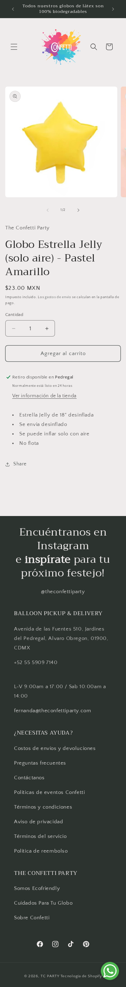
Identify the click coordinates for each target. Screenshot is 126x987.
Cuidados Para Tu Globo (43, 903)
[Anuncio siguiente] (113, 9)
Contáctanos (29, 778)
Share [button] (20, 464)
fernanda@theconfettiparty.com (52, 711)
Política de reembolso (41, 851)
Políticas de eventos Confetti (49, 792)
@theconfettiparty (63, 592)
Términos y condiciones (43, 807)
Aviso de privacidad (38, 822)
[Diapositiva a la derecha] (78, 210)
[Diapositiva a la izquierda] (47, 210)
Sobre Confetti (31, 918)
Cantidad (14, 314)
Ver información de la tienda (44, 396)
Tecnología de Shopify (81, 976)
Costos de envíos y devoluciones (55, 748)
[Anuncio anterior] (13, 9)
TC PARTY (50, 976)
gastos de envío (58, 297)
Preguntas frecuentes (40, 763)
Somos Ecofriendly (38, 888)
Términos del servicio (40, 836)
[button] (14, 46)
